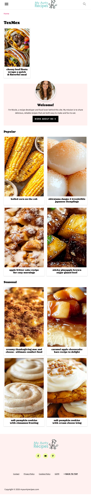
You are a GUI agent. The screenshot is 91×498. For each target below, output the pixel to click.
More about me (44, 118)
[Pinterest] (52, 455)
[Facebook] (38, 455)
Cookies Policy (44, 474)
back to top (71, 474)
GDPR (57, 474)
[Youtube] (45, 455)
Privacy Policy (29, 474)
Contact (16, 474)
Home (6, 13)
